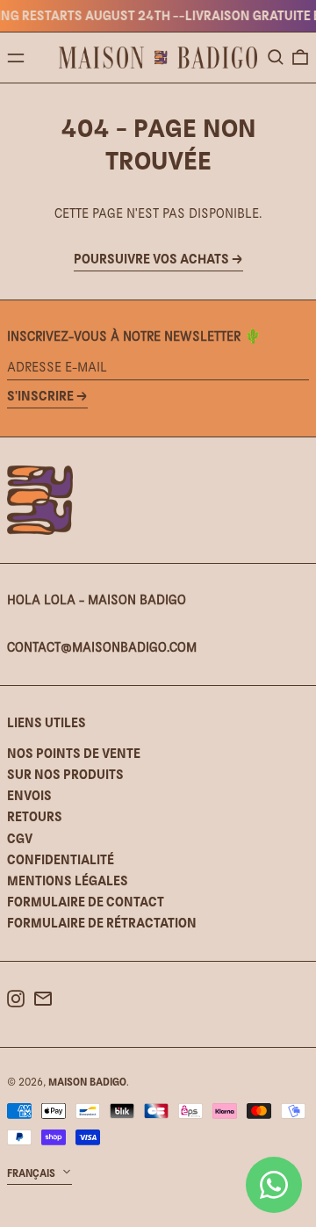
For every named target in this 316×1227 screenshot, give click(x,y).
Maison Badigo (87, 1082)
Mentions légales (67, 880)
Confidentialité (60, 859)
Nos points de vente (73, 753)
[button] (275, 57)
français (32, 1173)
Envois (29, 795)
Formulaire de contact (85, 901)
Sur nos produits (65, 774)
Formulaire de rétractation (102, 922)
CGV (19, 838)
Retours (34, 816)
